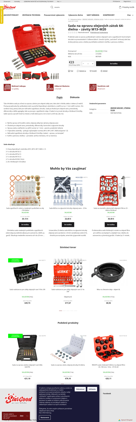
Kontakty (17, 1)
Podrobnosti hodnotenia (99, 32)
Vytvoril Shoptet (126, 420)
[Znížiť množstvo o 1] (83, 63)
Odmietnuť (80, 389)
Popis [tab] (60, 97)
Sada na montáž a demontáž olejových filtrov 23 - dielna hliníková (111, 209)
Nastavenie (45, 417)
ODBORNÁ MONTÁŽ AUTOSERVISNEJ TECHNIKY (38, 1)
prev (5, 284)
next (130, 284)
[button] (25, 226)
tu (50, 413)
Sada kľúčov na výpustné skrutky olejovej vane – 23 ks (68, 208)
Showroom (7, 1)
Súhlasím (92, 389)
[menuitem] (11, 15)
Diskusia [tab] (75, 97)
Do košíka (113, 64)
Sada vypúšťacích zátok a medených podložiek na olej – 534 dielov (25, 209)
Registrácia (127, 1)
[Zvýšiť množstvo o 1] (92, 63)
